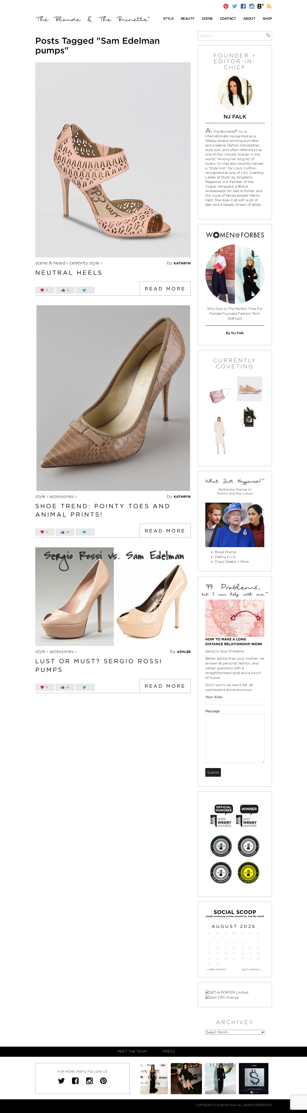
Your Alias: (214, 697)
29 (258, 958)
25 (225, 958)
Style (40, 496)
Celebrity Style (84, 262)
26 (234, 958)
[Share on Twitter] (85, 290)
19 (234, 953)
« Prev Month (216, 969)
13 (243, 948)
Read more (165, 289)
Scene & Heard (50, 262)
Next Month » (251, 969)
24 (217, 958)
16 (209, 953)
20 (242, 953)
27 (242, 958)
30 (209, 963)
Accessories (61, 496)
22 (258, 953)
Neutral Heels (69, 272)
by (179, 262)
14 (250, 948)
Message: (212, 711)
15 (258, 948)
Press (169, 1051)
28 (250, 958)
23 (209, 958)
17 (217, 953)
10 (217, 948)
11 (226, 948)
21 (250, 953)
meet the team (132, 1051)
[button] (168, 19)
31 (217, 963)
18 (225, 953)
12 (234, 948)
